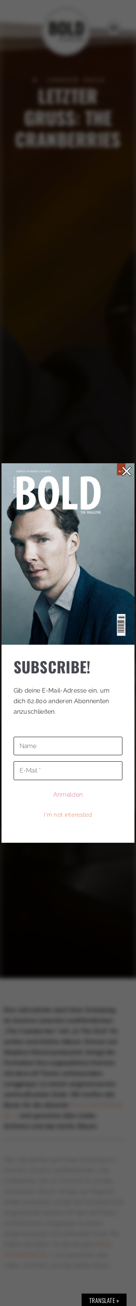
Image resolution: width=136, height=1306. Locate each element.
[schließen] (126, 471)
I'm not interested (68, 814)
